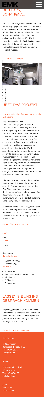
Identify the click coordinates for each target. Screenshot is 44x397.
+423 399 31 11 (10, 350)
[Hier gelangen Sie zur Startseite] (10, 4)
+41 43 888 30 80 (11, 373)
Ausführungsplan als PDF (17, 224)
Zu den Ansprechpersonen (18, 330)
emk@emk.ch (8, 353)
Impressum (7, 388)
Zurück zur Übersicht (15, 59)
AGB (4, 385)
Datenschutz (8, 391)
